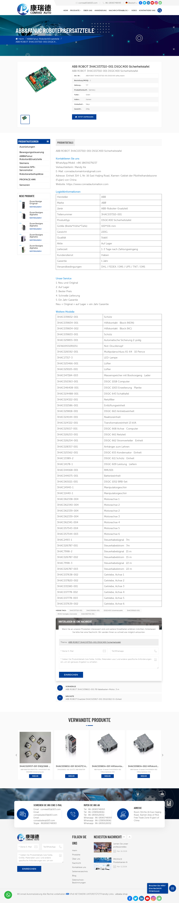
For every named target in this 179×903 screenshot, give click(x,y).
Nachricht (76, 863)
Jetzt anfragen (85, 117)
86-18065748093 (113, 3)
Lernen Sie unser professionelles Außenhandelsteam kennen (121, 845)
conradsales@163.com (44, 820)
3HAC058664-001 (93, 610)
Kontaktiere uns (147, 10)
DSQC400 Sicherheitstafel (113, 610)
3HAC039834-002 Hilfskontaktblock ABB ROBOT (143, 766)
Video (134, 10)
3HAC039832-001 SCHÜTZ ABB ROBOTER (71, 766)
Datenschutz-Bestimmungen (79, 881)
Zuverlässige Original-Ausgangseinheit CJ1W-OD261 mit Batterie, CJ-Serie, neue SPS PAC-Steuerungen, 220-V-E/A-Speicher (39, 202)
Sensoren (24, 185)
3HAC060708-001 (87, 614)
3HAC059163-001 (133, 610)
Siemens (24, 163)
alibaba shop (121, 894)
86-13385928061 (96, 812)
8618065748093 (48, 823)
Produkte (75, 10)
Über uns (87, 10)
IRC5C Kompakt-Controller (67, 614)
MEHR (35, 776)
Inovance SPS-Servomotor (27, 168)
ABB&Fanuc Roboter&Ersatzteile (43, 38)
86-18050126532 (96, 815)
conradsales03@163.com (45, 815)
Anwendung (101, 10)
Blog (74, 875)
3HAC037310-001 (76, 610)
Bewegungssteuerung (31, 152)
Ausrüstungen (27, 146)
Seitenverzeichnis (80, 871)
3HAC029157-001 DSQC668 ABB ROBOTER (35, 766)
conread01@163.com (87, 3)
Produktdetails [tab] (65, 142)
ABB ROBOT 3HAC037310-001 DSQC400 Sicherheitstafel (94, 642)
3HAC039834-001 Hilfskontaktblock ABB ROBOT (107, 766)
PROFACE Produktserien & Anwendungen (120, 861)
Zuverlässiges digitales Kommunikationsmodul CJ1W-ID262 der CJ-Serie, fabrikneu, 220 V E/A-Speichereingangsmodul (39, 224)
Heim (65, 10)
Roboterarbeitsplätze (31, 174)
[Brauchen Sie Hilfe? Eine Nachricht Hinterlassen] (172, 888)
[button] (162, 755)
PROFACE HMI (27, 179)
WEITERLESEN (35, 207)
